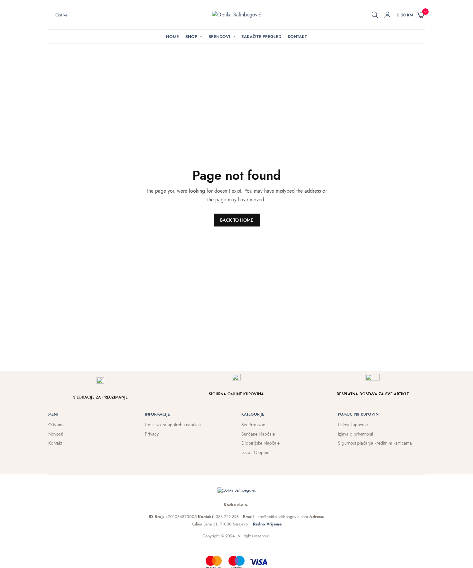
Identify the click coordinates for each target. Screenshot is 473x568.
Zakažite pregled (261, 37)
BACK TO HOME (236, 220)
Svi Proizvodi (254, 424)
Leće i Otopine (255, 452)
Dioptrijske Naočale (260, 443)
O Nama (56, 424)
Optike (61, 15)
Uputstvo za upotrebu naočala (173, 424)
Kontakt (297, 37)
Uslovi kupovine (353, 424)
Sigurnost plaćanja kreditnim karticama (375, 443)
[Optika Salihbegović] (236, 15)
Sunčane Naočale (258, 434)
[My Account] (387, 14)
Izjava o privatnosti (355, 434)
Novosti (55, 434)
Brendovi (219, 37)
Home (172, 37)
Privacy (152, 434)
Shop (191, 37)
